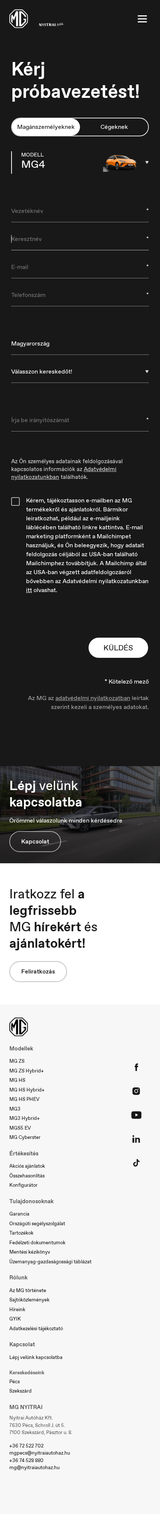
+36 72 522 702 (26, 1446)
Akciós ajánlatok (27, 1166)
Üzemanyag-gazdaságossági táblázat (50, 1261)
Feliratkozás (38, 971)
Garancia (19, 1214)
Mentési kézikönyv (29, 1252)
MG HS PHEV (24, 1099)
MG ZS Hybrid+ (26, 1071)
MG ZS (17, 1061)
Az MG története (27, 1290)
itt (29, 590)
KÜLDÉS (118, 648)
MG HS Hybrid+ (27, 1090)
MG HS (17, 1080)
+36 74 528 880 (26, 1460)
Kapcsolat (35, 841)
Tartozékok (21, 1233)
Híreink (17, 1309)
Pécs (14, 1381)
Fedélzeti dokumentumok (37, 1242)
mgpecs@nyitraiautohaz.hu (39, 1453)
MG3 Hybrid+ (24, 1118)
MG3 (14, 1109)
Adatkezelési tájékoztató (36, 1328)
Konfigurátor (23, 1185)
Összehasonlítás (27, 1176)
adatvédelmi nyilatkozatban (92, 698)
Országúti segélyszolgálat (37, 1223)
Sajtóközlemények (29, 1300)
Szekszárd (20, 1391)
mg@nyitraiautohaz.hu (34, 1467)
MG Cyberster (25, 1137)
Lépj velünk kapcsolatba (36, 1357)
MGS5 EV (20, 1128)
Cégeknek (114, 127)
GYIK (15, 1319)
